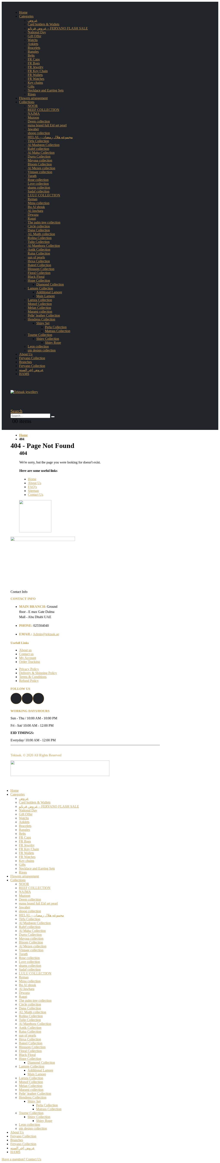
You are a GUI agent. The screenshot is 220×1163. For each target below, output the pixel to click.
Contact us (26, 654)
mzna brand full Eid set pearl (47, 125)
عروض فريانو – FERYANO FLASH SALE (58, 28)
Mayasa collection (40, 160)
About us (25, 650)
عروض (33, 20)
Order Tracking (29, 662)
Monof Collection (40, 304)
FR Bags (34, 63)
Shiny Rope (53, 342)
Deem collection (39, 121)
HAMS (24, 374)
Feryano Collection (32, 358)
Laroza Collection (40, 300)
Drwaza (33, 214)
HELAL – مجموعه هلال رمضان (50, 137)
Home (23, 12)
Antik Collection (39, 249)
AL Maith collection (41, 234)
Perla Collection (56, 327)
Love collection (38, 183)
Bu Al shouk (36, 207)
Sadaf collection (38, 191)
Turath (32, 176)
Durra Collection (39, 156)
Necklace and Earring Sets (46, 90)
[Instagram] (27, 703)
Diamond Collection (50, 284)
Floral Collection (39, 273)
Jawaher (33, 129)
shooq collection (39, 133)
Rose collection (38, 180)
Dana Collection (39, 230)
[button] (110, 1159)
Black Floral (36, 276)
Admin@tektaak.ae (46, 634)
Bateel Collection (39, 265)
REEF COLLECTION (43, 110)
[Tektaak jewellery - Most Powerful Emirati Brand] (24, 392)
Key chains (35, 82)
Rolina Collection (40, 238)
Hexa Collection (39, 261)
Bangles (33, 51)
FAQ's (32, 487)
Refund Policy (29, 681)
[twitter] (38, 703)
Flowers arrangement (33, 98)
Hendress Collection (41, 319)
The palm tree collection (44, 222)
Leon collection (38, 346)
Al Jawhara (35, 211)
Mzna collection (38, 203)
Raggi (32, 218)
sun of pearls (36, 257)
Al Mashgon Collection (44, 145)
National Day (37, 32)
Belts (31, 55)
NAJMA (34, 113)
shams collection (39, 187)
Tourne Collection (40, 335)
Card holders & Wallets (43, 24)
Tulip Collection (39, 242)
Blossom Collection (41, 269)
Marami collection (40, 311)
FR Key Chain (38, 71)
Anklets (33, 44)
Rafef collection (38, 149)
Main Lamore (45, 296)
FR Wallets (35, 75)
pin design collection (42, 350)
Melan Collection (39, 307)
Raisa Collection (39, 253)
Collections (26, 102)
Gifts (31, 86)
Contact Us (35, 494)
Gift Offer (34, 36)
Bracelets (34, 48)
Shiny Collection (47, 339)
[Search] (53, 416)
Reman (32, 199)
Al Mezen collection (41, 168)
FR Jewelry (35, 67)
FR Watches (36, 79)
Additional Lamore (49, 292)
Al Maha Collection (41, 152)
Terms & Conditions (33, 677)
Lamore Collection (40, 288)
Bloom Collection (40, 164)
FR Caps (34, 59)
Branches (25, 362)
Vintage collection (40, 172)
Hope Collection (39, 280)
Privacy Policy (29, 669)
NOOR (33, 106)
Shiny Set (42, 323)
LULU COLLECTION (44, 195)
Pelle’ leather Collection (44, 315)
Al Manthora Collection (44, 245)
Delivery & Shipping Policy (38, 673)
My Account (27, 658)
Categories (26, 16)
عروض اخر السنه (31, 370)
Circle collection (39, 226)
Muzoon (33, 117)
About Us (25, 354)
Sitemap (33, 491)
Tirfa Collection (38, 141)
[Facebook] (16, 703)
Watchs (33, 40)
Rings (32, 94)
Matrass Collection (57, 331)
